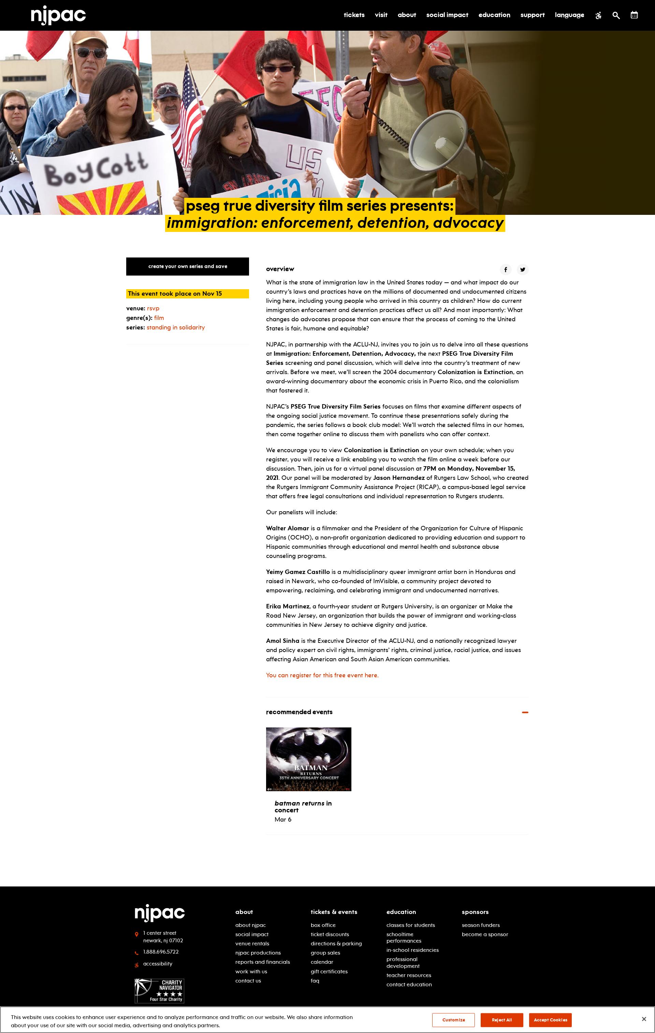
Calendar (322, 962)
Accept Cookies (550, 1020)
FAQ (315, 980)
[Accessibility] (598, 15)
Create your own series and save (187, 266)
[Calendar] (634, 15)
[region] (327, 1019)
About (244, 912)
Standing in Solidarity (176, 327)
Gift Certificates (329, 971)
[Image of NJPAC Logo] (61, 15)
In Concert (303, 806)
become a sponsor (485, 934)
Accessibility (157, 964)
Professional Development (403, 962)
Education (401, 912)
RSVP (153, 308)
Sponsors (475, 912)
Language (569, 15)
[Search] (616, 15)
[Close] (644, 1019)
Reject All (502, 1020)
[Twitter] (523, 269)
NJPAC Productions (258, 952)
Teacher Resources (409, 975)
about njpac (250, 925)
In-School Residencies (413, 950)
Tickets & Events (334, 912)
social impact (251, 934)
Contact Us (248, 980)
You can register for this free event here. (322, 675)
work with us (251, 971)
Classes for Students (411, 925)
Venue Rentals (252, 943)
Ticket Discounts (330, 934)
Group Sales (325, 952)
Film (159, 318)
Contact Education (409, 984)
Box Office (323, 925)
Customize (453, 1020)
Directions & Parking (336, 943)
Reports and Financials (262, 962)
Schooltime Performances (404, 937)
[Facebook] (506, 269)
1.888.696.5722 (161, 952)
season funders (481, 925)
